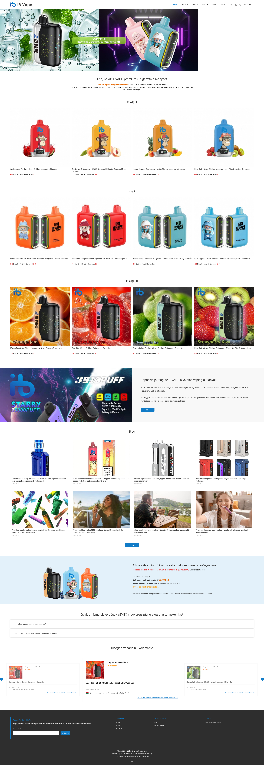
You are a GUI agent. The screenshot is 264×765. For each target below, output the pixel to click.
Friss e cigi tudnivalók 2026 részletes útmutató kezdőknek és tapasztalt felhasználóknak (98, 531)
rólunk (185, 5)
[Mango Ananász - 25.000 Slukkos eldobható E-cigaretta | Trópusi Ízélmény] (40, 227)
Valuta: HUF (248, 5)
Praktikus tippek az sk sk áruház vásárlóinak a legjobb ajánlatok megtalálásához (222, 531)
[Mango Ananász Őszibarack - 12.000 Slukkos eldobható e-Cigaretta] (162, 137)
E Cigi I (118, 722)
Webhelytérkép (159, 725)
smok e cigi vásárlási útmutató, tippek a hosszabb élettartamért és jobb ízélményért (161, 479)
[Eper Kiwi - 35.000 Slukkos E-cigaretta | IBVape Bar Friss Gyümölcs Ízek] (224, 316)
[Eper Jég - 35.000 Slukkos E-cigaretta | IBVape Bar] (101, 316)
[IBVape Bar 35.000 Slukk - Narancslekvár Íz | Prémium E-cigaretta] (40, 316)
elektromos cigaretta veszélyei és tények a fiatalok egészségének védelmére (222, 479)
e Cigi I (214, 5)
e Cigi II (205, 5)
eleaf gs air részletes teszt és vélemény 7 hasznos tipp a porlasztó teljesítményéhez (161, 531)
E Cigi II (118, 725)
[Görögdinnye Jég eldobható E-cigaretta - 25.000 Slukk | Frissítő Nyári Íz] (101, 227)
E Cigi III (195, 5)
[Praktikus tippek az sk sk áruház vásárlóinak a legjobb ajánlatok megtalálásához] (224, 509)
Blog (223, 5)
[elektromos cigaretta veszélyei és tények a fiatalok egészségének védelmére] (224, 458)
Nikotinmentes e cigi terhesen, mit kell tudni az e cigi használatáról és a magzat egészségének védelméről (39, 479)
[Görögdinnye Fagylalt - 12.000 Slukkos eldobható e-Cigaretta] (40, 137)
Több (147, 410)
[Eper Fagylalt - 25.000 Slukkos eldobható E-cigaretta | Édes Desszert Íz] (224, 227)
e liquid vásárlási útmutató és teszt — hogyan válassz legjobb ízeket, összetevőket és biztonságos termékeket (101, 479)
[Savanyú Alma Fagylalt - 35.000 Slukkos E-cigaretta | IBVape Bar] (162, 316)
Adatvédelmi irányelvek (213, 722)
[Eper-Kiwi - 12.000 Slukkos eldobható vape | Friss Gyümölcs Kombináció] (224, 137)
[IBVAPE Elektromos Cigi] (21, 6)
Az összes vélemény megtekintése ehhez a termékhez (158, 697)
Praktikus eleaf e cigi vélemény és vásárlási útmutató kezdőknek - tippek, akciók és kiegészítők (39, 531)
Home (175, 5)
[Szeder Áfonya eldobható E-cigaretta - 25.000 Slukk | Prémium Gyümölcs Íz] (162, 227)
